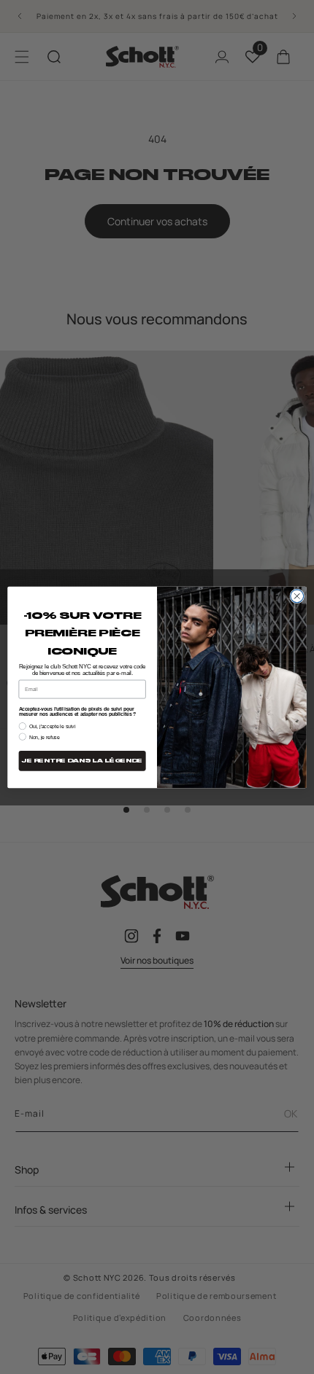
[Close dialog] (297, 595)
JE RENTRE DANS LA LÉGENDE (82, 760)
